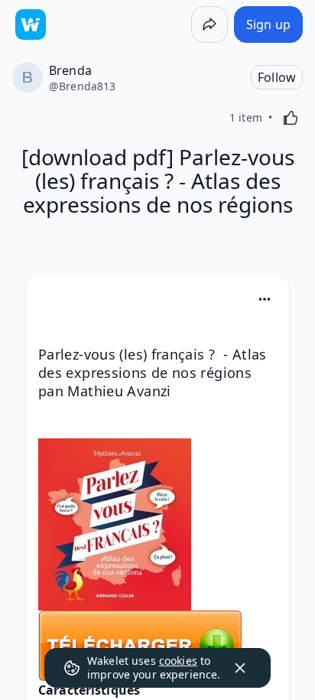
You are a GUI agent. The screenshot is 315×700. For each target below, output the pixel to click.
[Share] (209, 24)
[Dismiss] (240, 668)
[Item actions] (264, 299)
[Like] (290, 118)
